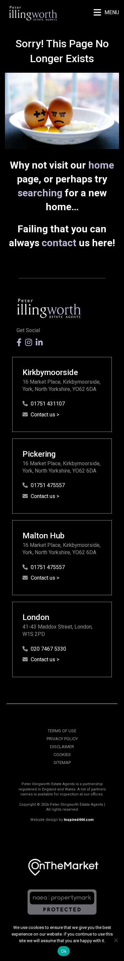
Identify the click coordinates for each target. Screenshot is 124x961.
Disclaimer (62, 746)
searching (40, 193)
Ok (64, 951)
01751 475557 (48, 485)
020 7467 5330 (48, 649)
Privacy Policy (62, 738)
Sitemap (62, 762)
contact (59, 243)
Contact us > (45, 414)
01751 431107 (48, 404)
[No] (115, 940)
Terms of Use (62, 730)
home (101, 165)
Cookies (62, 754)
